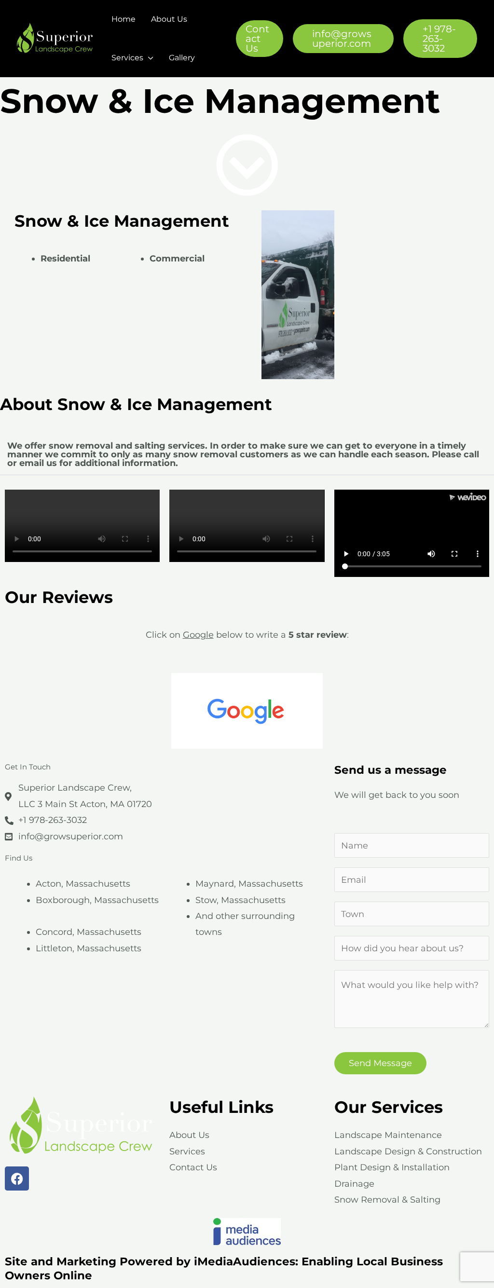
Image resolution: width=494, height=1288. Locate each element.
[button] (259, 38)
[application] (148, 58)
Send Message (380, 1063)
